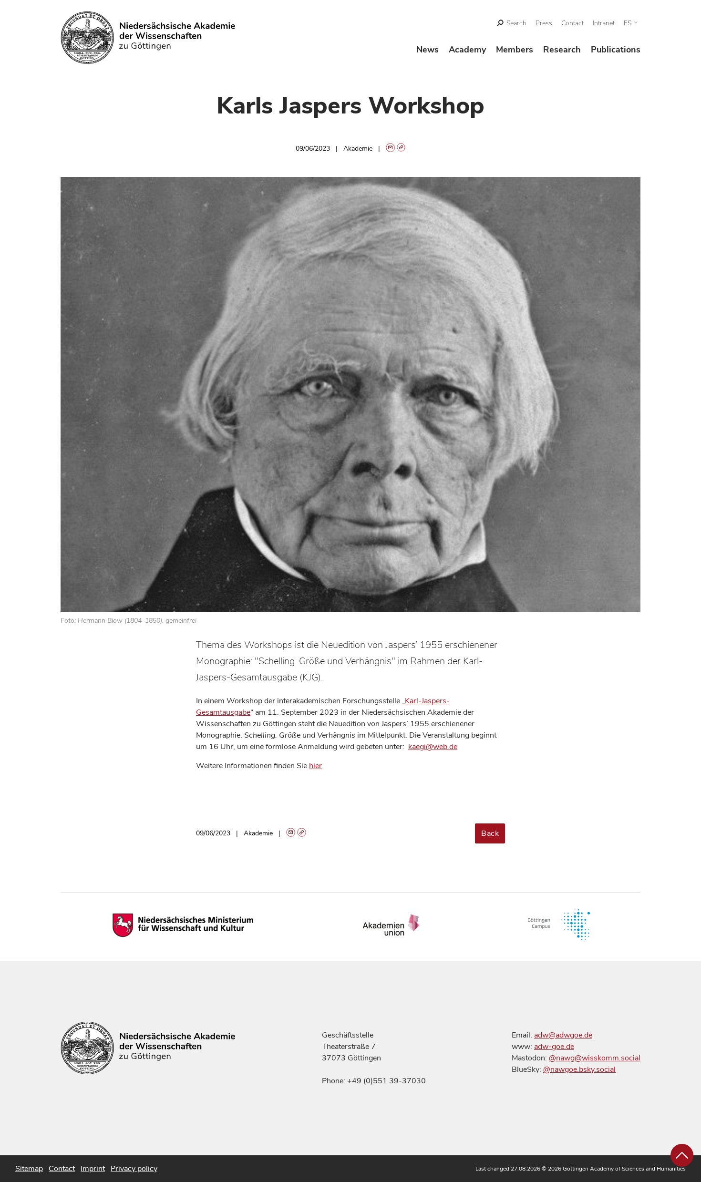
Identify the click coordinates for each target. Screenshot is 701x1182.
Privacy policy (134, 1168)
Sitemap (29, 1168)
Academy (467, 49)
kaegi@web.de (432, 746)
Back (490, 833)
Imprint (93, 1168)
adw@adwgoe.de (563, 1035)
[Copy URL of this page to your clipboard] (401, 148)
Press (544, 23)
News (427, 49)
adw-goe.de (554, 1046)
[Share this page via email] (390, 148)
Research (562, 49)
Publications (615, 49)
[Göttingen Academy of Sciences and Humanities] (148, 37)
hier (315, 766)
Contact (572, 23)
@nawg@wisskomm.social (594, 1058)
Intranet (604, 23)
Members (514, 49)
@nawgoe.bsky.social (579, 1069)
